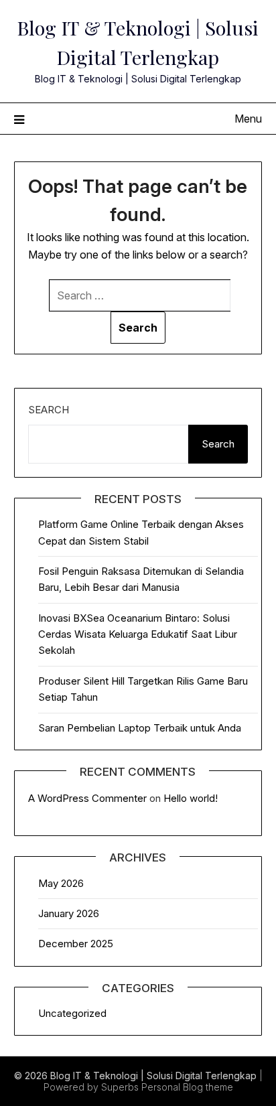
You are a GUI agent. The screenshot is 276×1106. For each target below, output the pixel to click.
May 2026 (61, 883)
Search (48, 409)
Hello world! (190, 798)
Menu (248, 118)
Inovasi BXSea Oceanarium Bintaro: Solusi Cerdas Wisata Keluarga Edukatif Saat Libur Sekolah (137, 634)
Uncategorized (72, 1013)
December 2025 (75, 943)
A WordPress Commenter (87, 798)
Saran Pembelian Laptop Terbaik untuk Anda (139, 727)
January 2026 (68, 913)
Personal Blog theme (187, 1087)
